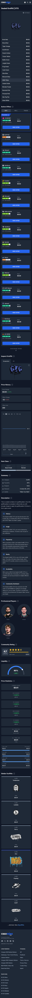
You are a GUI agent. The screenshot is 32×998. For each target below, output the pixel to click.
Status (21, 957)
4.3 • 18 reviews (6, 307)
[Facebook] (8, 941)
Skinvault (7, 196)
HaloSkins (7, 227)
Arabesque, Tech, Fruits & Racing (9, 954)
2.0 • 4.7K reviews (6, 261)
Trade (26, 110)
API (21, 952)
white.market (8, 211)
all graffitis (21, 925)
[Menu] (30, 2)
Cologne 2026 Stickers (7, 963)
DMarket (6, 273)
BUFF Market (8, 288)
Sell (16, 110)
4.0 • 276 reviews (6, 231)
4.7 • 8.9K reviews (7, 122)
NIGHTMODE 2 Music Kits (7, 965)
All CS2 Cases (4, 982)
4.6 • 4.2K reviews (6, 169)
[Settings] (25, 2)
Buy (6, 110)
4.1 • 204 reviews (6, 215)
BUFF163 (6, 135)
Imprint (21, 968)
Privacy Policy (23, 963)
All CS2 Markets (5, 991)
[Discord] (2, 941)
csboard (6, 303)
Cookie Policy (23, 965)
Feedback (22, 954)
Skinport (6, 150)
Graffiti (28, 480)
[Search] (28, 2)
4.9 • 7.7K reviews (6, 338)
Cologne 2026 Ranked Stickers (9, 952)
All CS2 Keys (4, 985)
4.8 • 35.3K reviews (7, 154)
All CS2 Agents (4, 988)
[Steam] (14, 941)
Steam (6, 257)
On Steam (27, 12)
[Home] (5, 2)
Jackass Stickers (5, 957)
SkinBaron (7, 165)
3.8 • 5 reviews (6, 246)
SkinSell (6, 242)
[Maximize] (29, 365)
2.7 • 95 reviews (6, 139)
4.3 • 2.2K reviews (6, 323)
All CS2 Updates (5, 993)
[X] (5, 941)
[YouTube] (11, 941)
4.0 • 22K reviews (6, 277)
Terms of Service (24, 960)
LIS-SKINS (7, 334)
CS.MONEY (8, 118)
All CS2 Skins (4, 977)
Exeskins (6, 181)
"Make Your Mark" (25, 492)
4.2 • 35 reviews (6, 185)
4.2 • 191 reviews (6, 200)
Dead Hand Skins (5, 968)
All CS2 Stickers (5, 980)
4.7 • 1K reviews (6, 292)
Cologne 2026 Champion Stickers (9, 960)
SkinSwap (7, 319)
